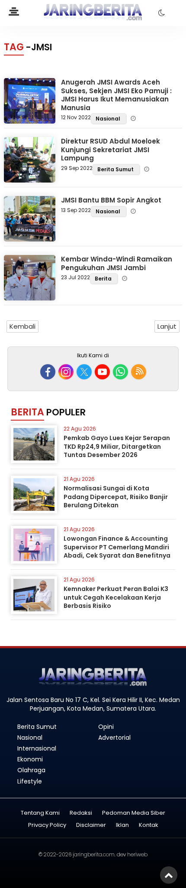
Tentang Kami (40, 813)
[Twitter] (84, 371)
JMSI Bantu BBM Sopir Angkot (111, 200)
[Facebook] (47, 371)
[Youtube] (102, 371)
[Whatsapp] (120, 371)
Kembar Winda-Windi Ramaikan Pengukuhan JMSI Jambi (116, 263)
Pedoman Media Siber (133, 813)
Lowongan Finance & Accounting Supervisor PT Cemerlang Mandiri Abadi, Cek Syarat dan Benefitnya (117, 547)
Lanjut (166, 326)
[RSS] (138, 371)
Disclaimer (91, 825)
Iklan (122, 825)
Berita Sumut (116, 169)
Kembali (22, 326)
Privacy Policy (47, 825)
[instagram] (66, 371)
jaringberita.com (94, 854)
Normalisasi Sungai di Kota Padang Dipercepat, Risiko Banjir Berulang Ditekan (116, 496)
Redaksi (81, 813)
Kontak (148, 825)
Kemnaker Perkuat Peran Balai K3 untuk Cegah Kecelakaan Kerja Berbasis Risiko (116, 597)
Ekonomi (30, 759)
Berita (104, 278)
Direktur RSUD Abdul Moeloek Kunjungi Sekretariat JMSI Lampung (110, 150)
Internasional (36, 748)
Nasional (109, 118)
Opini (106, 726)
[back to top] (168, 875)
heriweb (137, 854)
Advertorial (114, 737)
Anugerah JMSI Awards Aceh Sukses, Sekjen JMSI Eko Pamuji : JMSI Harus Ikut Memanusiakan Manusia (116, 95)
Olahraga (31, 770)
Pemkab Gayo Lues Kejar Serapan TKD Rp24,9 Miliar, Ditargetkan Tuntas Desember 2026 (117, 446)
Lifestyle (29, 781)
